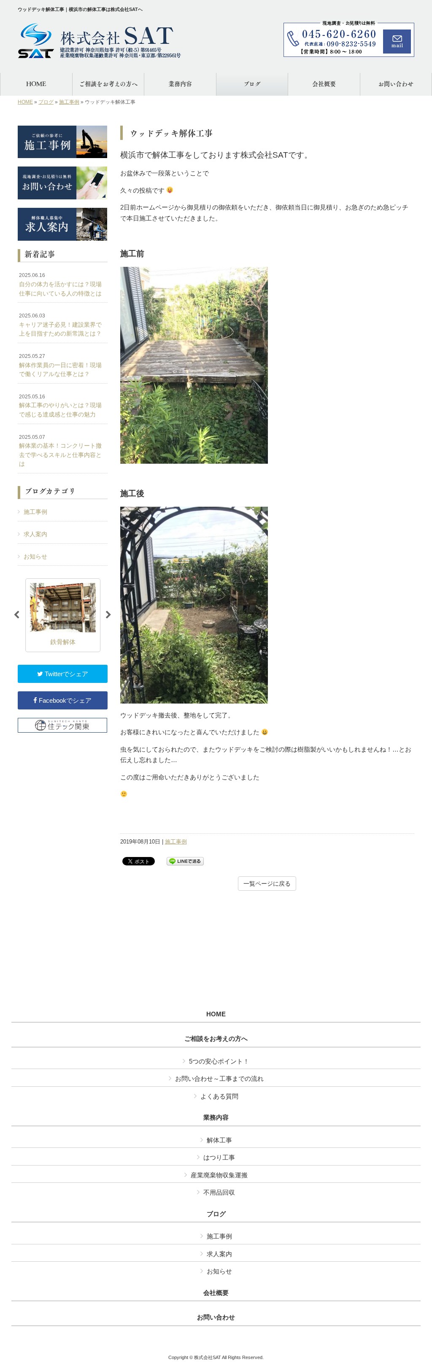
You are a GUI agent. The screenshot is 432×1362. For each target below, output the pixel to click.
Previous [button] (16, 615)
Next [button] (108, 615)
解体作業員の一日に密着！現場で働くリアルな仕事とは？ (60, 365)
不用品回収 (219, 1192)
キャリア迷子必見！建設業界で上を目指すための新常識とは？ (60, 325)
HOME (25, 102)
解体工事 (219, 1140)
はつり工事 (219, 1157)
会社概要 (216, 1292)
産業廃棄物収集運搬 (219, 1175)
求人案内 (35, 534)
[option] (62, 615)
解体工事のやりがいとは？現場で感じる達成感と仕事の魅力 (60, 406)
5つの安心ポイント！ (219, 1061)
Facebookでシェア (64, 700)
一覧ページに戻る (267, 883)
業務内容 (216, 1117)
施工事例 (69, 102)
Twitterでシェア (65, 673)
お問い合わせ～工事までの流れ (219, 1078)
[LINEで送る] (185, 860)
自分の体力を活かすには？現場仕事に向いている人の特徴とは (60, 284)
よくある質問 (219, 1096)
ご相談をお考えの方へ (216, 1038)
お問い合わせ (216, 1317)
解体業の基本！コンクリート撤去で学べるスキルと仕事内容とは (60, 450)
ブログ (46, 102)
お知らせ (35, 556)
